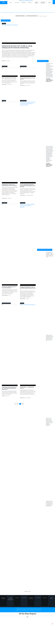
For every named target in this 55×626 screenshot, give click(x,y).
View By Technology (3, 2)
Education (17, 2)
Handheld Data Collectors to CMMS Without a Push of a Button (9, 185)
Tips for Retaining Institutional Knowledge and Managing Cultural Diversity (27, 185)
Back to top (27, 591)
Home (10, 2)
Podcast (49, 2)
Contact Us (30, 2)
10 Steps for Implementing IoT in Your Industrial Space (9, 287)
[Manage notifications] (52, 623)
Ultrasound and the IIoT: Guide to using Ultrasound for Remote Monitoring (17, 47)
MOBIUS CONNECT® (36, 2)
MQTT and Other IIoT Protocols (9, 78)
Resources (23, 2)
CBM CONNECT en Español (43, 2)
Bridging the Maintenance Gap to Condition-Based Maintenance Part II (28, 288)
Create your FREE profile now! (28, 609)
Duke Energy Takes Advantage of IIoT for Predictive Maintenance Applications (9, 388)
